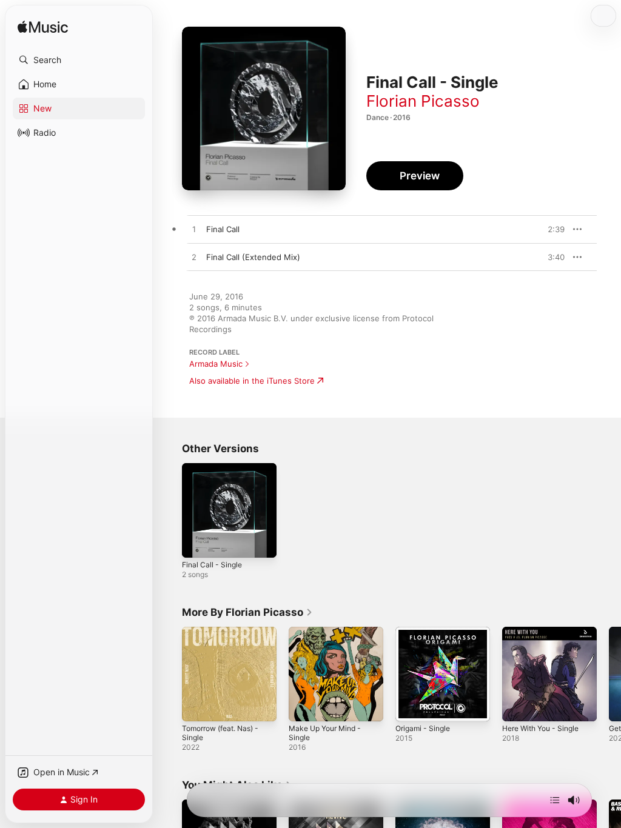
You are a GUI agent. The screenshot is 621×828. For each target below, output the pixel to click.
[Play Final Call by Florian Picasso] (194, 229)
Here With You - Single (540, 728)
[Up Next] (555, 800)
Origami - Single (422, 728)
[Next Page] (608, 674)
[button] (78, 60)
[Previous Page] (169, 674)
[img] (43, 28)
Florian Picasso (423, 101)
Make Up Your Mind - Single (325, 733)
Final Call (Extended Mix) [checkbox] (253, 257)
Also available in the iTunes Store (252, 381)
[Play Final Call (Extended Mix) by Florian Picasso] (194, 257)
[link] (247, 612)
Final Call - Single (212, 564)
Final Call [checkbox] (223, 229)
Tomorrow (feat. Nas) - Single (220, 733)
